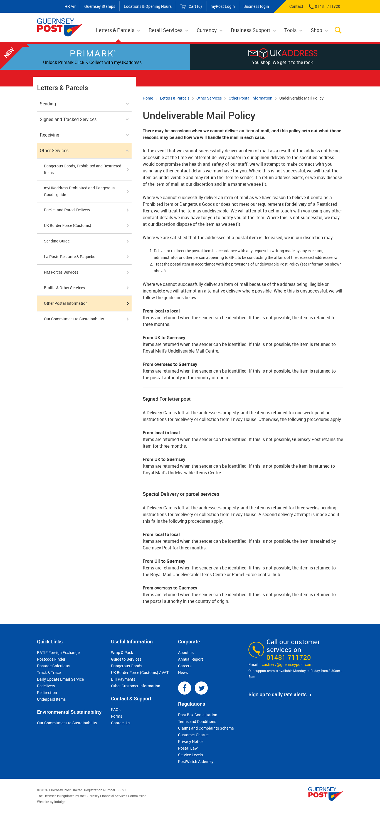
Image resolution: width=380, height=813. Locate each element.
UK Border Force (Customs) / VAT (140, 672)
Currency (207, 30)
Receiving (49, 135)
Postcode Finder (51, 659)
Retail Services (165, 30)
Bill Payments (123, 679)
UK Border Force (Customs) (67, 225)
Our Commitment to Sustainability (74, 318)
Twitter (201, 688)
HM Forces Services (61, 272)
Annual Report (190, 659)
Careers (184, 665)
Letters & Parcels (115, 30)
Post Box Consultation (197, 714)
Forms (116, 716)
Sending (48, 104)
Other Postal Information (250, 98)
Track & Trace (49, 672)
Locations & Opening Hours (148, 6)
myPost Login (223, 6)
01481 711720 (327, 6)
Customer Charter (193, 734)
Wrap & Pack (122, 652)
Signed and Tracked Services (68, 119)
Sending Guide (57, 241)
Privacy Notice (190, 741)
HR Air (70, 6)
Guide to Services (126, 659)
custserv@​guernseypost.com (287, 664)
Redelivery (46, 685)
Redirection (47, 692)
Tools (290, 30)
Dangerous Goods (126, 665)
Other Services (209, 98)
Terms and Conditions (197, 721)
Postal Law (188, 748)
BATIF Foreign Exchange (58, 652)
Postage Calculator (54, 665)
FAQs (115, 709)
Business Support (250, 30)
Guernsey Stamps (99, 6)
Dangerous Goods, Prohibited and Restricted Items (82, 169)
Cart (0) (195, 6)
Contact (296, 6)
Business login (256, 6)
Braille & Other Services (64, 287)
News (183, 672)
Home (148, 98)
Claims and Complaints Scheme (206, 728)
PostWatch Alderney (195, 761)
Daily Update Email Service (60, 679)
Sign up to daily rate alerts (277, 694)
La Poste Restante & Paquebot (70, 256)
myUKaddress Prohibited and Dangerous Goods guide (79, 191)
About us (186, 652)
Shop (316, 30)
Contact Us (120, 722)
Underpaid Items (51, 699)
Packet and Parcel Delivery (67, 209)
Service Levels (190, 754)
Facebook (184, 688)
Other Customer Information (135, 685)
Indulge (59, 801)
